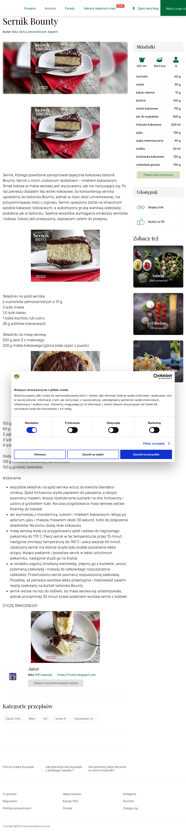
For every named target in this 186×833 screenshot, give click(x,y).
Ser (45, 718)
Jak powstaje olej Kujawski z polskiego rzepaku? (63, 768)
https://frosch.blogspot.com (76, 675)
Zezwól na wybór (93, 454)
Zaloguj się (130, 808)
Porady (67, 808)
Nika (15, 32)
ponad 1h (61, 718)
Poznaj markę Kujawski (18, 767)
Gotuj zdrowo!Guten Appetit (38, 32)
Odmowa (40, 454)
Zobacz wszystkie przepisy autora (56, 683)
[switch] (72, 430)
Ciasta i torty (13, 718)
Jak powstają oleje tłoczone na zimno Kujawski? (107, 768)
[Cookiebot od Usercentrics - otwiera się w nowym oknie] (156, 376)
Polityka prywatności (17, 808)
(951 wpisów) (43, 675)
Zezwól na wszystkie (146, 454)
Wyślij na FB (156, 222)
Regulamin (10, 801)
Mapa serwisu (72, 794)
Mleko (32, 718)
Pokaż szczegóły (154, 443)
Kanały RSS (70, 801)
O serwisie (10, 794)
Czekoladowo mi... (84, 718)
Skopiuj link (155, 207)
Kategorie (129, 794)
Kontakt (128, 801)
